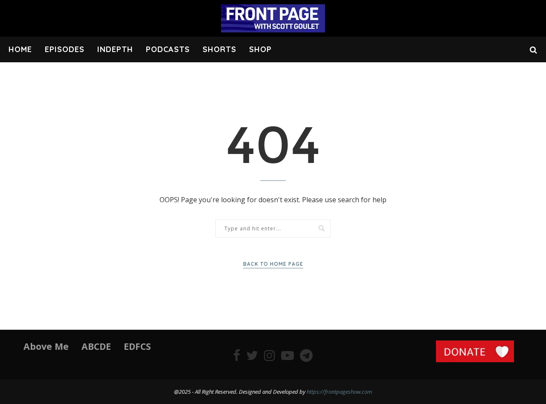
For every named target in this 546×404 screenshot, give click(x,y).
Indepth (115, 49)
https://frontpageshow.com (339, 391)
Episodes (64, 49)
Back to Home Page (273, 264)
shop (260, 49)
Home (20, 49)
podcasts (168, 49)
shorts (219, 49)
